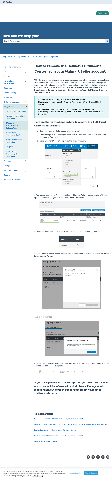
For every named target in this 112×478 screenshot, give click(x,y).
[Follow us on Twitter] (93, 457)
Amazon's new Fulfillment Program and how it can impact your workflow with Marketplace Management (71, 424)
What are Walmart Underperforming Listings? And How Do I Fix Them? (58, 436)
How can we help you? (21, 36)
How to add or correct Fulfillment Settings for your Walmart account (58, 419)
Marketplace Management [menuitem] (9, 82)
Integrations (21, 57)
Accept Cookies (91, 473)
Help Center (7, 57)
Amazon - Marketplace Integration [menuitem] (15, 117)
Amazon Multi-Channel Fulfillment (46, 441)
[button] (26, 67)
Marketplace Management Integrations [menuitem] (11, 154)
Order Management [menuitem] (12, 102)
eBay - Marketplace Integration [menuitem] (14, 141)
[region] (56, 473)
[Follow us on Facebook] (88, 457)
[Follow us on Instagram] (98, 457)
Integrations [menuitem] (9, 107)
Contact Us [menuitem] (8, 76)
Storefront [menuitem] (8, 97)
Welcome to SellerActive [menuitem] (14, 180)
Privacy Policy (37, 476)
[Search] (107, 41)
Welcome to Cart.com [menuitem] (12, 67)
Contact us (102, 13)
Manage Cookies (75, 473)
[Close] (108, 473)
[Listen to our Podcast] (103, 457)
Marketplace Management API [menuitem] (13, 134)
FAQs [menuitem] (6, 72)
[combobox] (54, 41)
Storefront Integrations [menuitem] (16, 111)
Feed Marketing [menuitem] (10, 93)
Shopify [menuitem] (9, 147)
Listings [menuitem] (7, 166)
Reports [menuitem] (7, 175)
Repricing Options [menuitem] (11, 170)
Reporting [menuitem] (8, 88)
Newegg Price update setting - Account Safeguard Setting (55, 430)
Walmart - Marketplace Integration (44, 57)
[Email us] (107, 457)
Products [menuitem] (7, 161)
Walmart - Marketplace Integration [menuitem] (12, 125)
